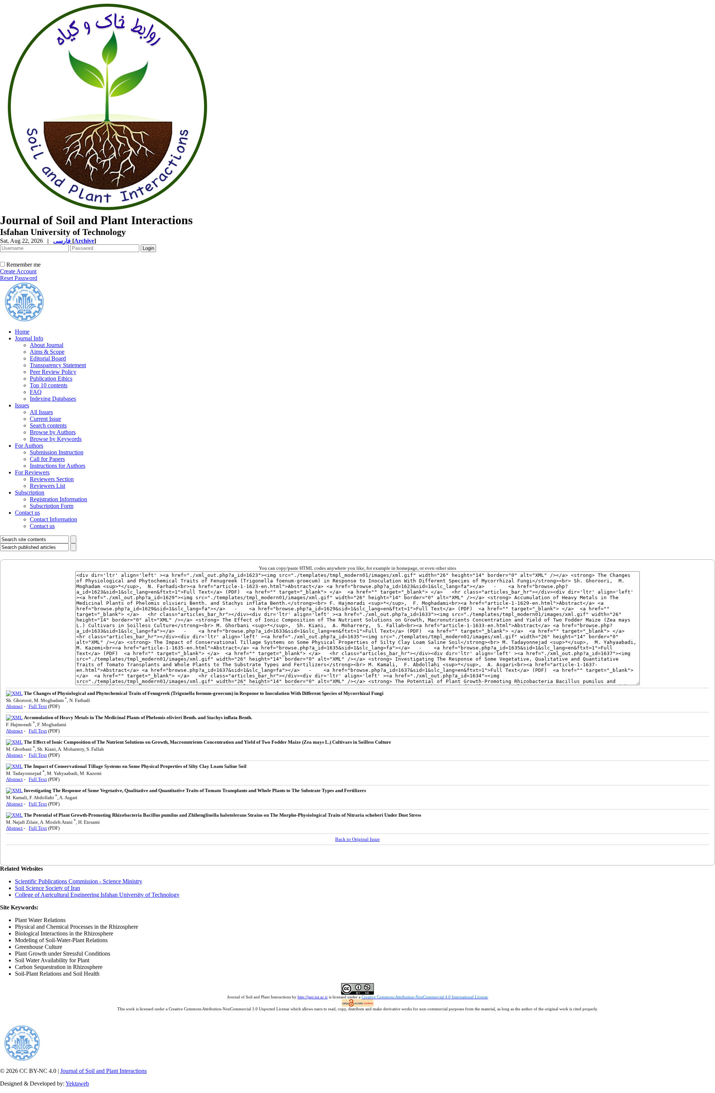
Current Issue (45, 419)
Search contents (48, 425)
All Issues (41, 412)
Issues (22, 405)
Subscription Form (51, 506)
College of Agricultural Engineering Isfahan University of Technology (97, 895)
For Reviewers (32, 472)
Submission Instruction (56, 452)
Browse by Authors (53, 432)
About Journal (46, 345)
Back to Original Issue (357, 839)
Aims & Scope (47, 352)
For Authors (29, 445)
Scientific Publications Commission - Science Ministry (78, 881)
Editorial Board (48, 358)
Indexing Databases (53, 398)
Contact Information (53, 519)
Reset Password (18, 278)
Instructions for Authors (57, 466)
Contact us (27, 512)
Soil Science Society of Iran (47, 888)
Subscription (29, 492)
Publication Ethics (51, 378)
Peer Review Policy (53, 372)
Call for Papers (47, 459)
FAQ (36, 392)
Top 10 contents (48, 385)
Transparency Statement (58, 365)
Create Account (18, 271)
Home (22, 331)
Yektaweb (77, 1083)
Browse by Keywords (56, 439)
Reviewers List (47, 486)
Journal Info (29, 338)
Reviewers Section (52, 479)
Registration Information (58, 499)
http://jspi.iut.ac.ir (313, 997)
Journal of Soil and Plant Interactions (103, 1071)
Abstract (14, 706)
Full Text (38, 706)
